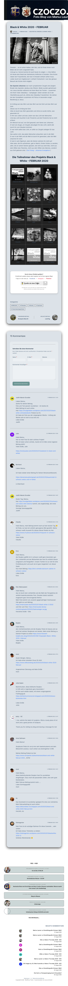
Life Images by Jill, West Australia (33, 963)
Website (44, 357)
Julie (17, 433)
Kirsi (17, 551)
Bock (39, 949)
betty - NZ (19, 716)
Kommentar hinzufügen (20, 364)
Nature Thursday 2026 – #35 (53, 940)
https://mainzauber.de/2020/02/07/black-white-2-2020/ (34, 604)
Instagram (41, 278)
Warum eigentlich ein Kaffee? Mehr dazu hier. (34, 289)
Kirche (31, 305)
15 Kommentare (14, 33)
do (16, 798)
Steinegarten (20, 822)
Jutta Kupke (19, 683)
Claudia (18, 522)
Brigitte (18, 623)
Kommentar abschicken (21, 383)
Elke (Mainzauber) (21, 587)
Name (15, 357)
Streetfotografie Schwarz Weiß (52, 930)
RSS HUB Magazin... (34, 917)
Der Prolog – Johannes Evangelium (38, 150)
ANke (41, 954)
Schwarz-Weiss (46, 31)
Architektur (32, 31)
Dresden (39, 31)
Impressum (27, 978)
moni (17, 654)
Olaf (40, 944)
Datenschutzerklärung (38, 978)
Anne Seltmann (20, 738)
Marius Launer (37, 930)
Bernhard (18, 464)
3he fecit (36, 973)
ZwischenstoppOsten (17, 309)
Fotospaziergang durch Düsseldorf (51, 973)
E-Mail (29, 357)
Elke (41, 940)
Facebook (32, 278)
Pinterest (48, 278)
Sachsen (39, 305)
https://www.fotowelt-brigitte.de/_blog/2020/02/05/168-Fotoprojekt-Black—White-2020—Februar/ (36, 636)
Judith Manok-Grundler (23, 397)
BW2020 (14, 305)
